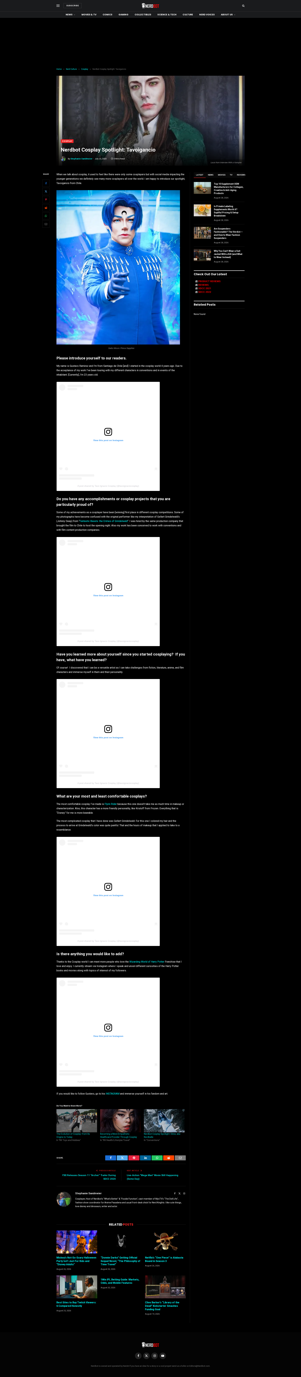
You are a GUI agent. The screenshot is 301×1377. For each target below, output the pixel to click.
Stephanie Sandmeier (82, 159)
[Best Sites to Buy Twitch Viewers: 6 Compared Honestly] (76, 1286)
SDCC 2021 (204, 288)
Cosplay (67, 141)
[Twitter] (46, 191)
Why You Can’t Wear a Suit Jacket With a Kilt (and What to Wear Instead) (228, 254)
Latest (199, 175)
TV (231, 175)
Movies (222, 175)
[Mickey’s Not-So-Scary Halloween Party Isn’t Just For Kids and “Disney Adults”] (76, 1241)
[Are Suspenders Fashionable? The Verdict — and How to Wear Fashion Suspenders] (202, 233)
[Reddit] (46, 207)
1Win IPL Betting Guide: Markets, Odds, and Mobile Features (120, 1281)
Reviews (241, 175)
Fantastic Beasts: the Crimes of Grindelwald (104, 521)
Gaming (123, 14)
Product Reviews (209, 281)
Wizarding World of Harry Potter (146, 961)
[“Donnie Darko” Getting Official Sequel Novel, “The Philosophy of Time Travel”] (121, 1241)
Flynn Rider (111, 804)
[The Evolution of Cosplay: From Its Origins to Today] (76, 1120)
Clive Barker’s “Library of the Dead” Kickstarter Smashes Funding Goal (162, 1306)
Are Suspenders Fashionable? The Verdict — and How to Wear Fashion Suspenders (228, 233)
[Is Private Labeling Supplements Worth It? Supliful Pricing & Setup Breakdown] (202, 210)
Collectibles (143, 14)
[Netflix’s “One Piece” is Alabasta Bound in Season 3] (165, 1241)
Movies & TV (89, 14)
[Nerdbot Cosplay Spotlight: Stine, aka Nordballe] (164, 1120)
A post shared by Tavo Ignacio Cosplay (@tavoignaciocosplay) (108, 486)
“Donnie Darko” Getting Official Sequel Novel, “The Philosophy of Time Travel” (120, 1261)
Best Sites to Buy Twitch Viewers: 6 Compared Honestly (76, 1304)
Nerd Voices (207, 14)
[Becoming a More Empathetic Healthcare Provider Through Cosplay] (120, 1120)
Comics (107, 14)
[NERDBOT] (150, 5)
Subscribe (72, 5)
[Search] (243, 5)
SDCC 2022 (204, 292)
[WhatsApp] (46, 215)
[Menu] (58, 5)
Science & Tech (166, 14)
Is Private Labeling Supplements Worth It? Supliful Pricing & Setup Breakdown (226, 211)
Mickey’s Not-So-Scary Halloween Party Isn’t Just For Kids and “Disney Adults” (76, 1261)
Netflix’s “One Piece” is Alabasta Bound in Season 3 (164, 1259)
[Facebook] (46, 183)
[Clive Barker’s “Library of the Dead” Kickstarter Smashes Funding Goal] (165, 1286)
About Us (227, 14)
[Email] (46, 224)
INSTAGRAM (112, 1093)
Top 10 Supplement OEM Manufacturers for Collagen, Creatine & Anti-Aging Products (228, 189)
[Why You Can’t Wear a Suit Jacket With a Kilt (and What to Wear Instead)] (202, 255)
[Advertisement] (150, 43)
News (69, 14)
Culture (188, 14)
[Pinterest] (46, 199)
